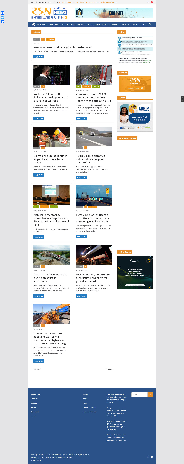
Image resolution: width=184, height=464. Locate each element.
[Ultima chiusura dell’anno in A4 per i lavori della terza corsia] (51, 137)
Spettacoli (115, 25)
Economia (71, 25)
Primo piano (42, 25)
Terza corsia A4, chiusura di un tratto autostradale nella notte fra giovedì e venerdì (93, 218)
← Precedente (35, 369)
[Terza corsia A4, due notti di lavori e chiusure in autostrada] (51, 255)
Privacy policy (36, 460)
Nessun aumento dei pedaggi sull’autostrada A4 (62, 47)
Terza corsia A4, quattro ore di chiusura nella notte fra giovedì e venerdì (93, 278)
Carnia (78, 86)
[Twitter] (2, 17)
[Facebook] (2, 13)
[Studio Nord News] (33, 24)
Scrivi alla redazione (90, 412)
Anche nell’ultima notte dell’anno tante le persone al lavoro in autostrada (50, 97)
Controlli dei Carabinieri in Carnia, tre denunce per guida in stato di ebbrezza (116, 437)
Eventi (85, 399)
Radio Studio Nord (89, 407)
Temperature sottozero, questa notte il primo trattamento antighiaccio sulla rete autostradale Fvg (49, 338)
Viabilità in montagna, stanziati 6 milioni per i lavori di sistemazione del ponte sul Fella (51, 220)
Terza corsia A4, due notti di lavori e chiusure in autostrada (50, 278)
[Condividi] (2, 22)
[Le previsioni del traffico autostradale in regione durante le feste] (94, 136)
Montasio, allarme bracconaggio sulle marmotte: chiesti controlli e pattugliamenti (88, 2)
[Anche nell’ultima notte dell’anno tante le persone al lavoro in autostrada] (51, 75)
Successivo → (109, 369)
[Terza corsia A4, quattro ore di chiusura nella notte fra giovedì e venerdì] (94, 255)
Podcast (135, 25)
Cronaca (81, 25)
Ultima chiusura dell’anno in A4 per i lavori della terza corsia (50, 159)
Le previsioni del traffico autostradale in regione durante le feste (90, 159)
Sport (124, 25)
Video (143, 25)
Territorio (53, 25)
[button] (59, 24)
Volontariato (101, 25)
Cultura (90, 25)
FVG (63, 25)
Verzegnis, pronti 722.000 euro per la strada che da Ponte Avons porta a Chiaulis (93, 97)
